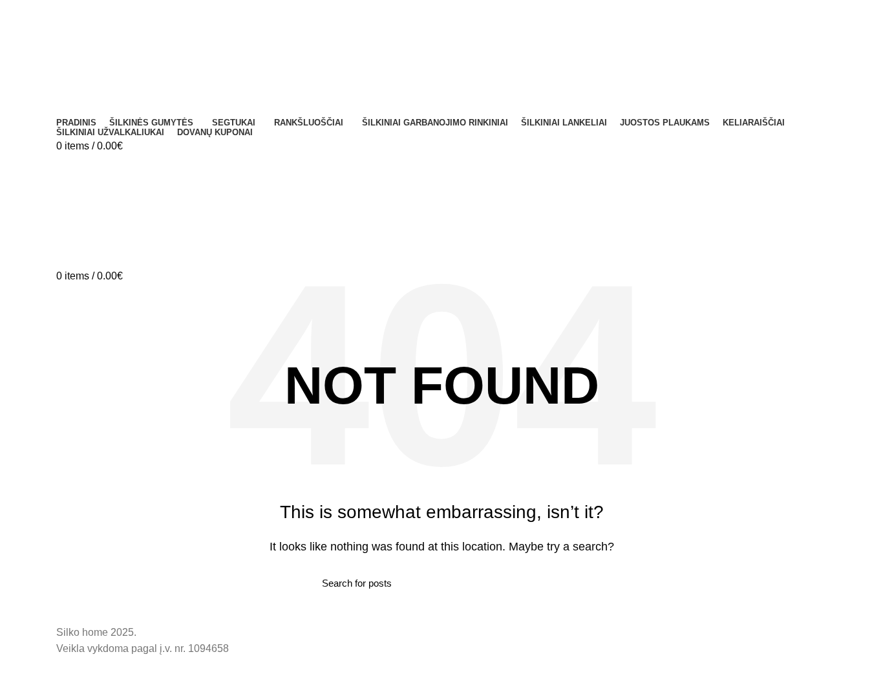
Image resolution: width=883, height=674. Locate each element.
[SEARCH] (553, 583)
